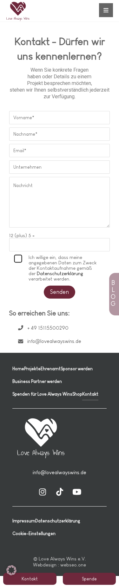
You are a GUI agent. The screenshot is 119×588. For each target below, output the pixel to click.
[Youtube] (77, 492)
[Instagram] (42, 492)
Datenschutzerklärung (60, 273)
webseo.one (73, 564)
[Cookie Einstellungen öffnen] (11, 573)
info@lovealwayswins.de (59, 472)
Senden (59, 292)
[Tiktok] (60, 492)
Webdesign (44, 564)
